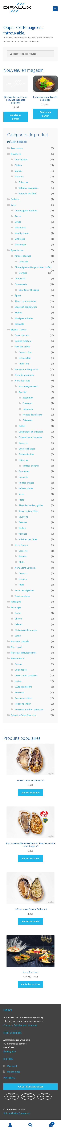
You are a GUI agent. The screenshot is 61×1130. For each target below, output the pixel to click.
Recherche (30, 1125)
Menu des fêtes (22, 380)
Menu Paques (21, 545)
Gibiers (18, 165)
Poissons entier (23, 703)
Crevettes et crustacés (26, 675)
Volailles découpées (28, 187)
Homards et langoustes (27, 369)
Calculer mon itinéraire (25, 1025)
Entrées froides (26, 454)
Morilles (23, 272)
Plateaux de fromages (26, 630)
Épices (18, 295)
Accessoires (17, 148)
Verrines (23, 533)
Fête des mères (22, 346)
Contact (7, 1025)
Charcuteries (21, 159)
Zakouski (19, 323)
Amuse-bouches (23, 255)
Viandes (19, 170)
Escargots (28, 408)
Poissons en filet (23, 698)
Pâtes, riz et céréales (25, 301)
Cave (13, 204)
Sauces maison (22, 596)
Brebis (18, 613)
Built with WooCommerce (16, 1113)
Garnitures (24, 471)
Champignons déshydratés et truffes (33, 267)
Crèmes (19, 624)
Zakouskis (28, 420)
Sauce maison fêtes (28, 510)
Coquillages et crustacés (31, 431)
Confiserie (20, 278)
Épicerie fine (17, 250)
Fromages (16, 607)
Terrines (23, 522)
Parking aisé (9, 1051)
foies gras (16, 601)
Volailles (19, 176)
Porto (18, 216)
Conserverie (21, 284)
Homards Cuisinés (20, 641)
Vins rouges (20, 244)
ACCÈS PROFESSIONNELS (30, 1086)
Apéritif (23, 391)
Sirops (18, 221)
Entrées (23, 556)
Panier (47, 1122)
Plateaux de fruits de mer (23, 652)
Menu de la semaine (24, 374)
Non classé (16, 647)
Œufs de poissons (23, 686)
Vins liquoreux (22, 233)
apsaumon (28, 397)
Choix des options (30, 984)
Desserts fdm (25, 352)
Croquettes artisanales (30, 437)
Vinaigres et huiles (24, 318)
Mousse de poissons (32, 414)
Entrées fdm (25, 357)
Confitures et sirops (29, 289)
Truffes (18, 312)
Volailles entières (27, 193)
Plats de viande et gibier (31, 505)
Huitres (18, 681)
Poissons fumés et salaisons (29, 709)
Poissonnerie (17, 658)
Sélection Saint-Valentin (23, 715)
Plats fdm (24, 363)
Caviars (18, 664)
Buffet (22, 425)
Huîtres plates (26, 488)
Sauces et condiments (26, 306)
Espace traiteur (19, 329)
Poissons (19, 692)
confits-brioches (31, 465)
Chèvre (18, 618)
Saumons (23, 516)
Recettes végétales (24, 590)
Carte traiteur (22, 335)
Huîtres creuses (26, 482)
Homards (23, 476)
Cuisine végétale (23, 340)
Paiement (12, 1065)
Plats (21, 499)
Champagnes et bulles (26, 210)
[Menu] (55, 8)
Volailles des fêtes (28, 539)
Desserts (23, 442)
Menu (21, 493)
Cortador (23, 261)
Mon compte (13, 1071)
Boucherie (16, 153)
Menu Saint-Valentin (25, 567)
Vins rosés (20, 238)
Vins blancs (20, 227)
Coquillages (21, 669)
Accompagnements (28, 386)
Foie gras (23, 182)
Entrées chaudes (27, 448)
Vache (18, 635)
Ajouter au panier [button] (15, 116)
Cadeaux (15, 199)
